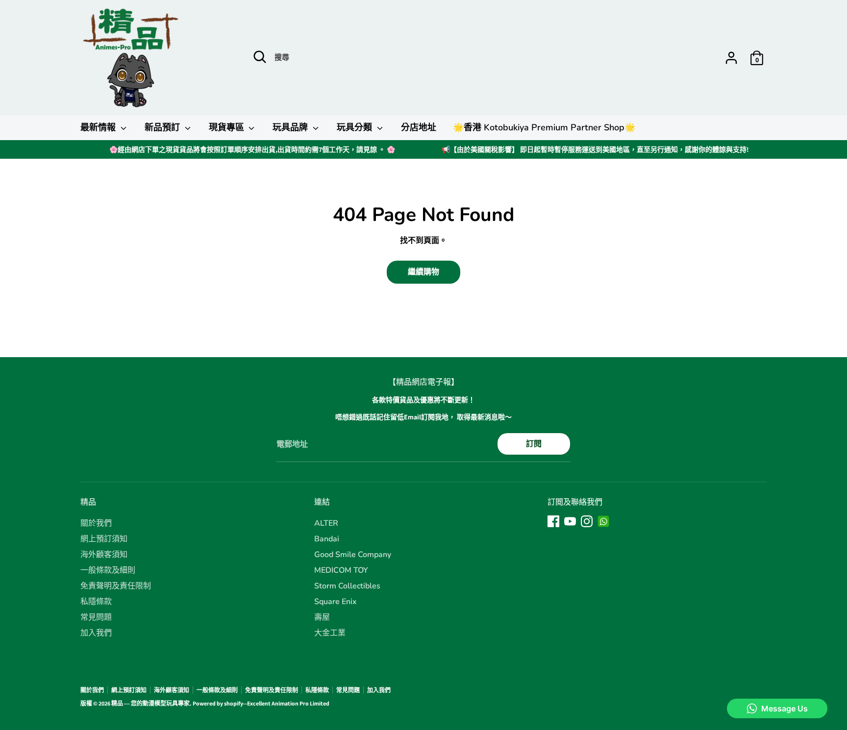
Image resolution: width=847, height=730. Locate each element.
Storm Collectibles (347, 586)
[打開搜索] (260, 57)
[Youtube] (570, 521)
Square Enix (335, 601)
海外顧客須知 (103, 554)
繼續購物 (423, 272)
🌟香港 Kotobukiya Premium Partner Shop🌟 (544, 127)
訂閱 (534, 443)
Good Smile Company (352, 554)
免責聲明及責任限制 (115, 586)
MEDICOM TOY (341, 570)
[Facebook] (553, 521)
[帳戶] (731, 58)
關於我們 (96, 523)
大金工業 (330, 633)
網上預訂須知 (103, 539)
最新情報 (99, 127)
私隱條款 (96, 601)
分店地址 (418, 127)
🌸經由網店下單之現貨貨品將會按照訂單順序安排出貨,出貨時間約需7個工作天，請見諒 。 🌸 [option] (252, 149)
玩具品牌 (291, 127)
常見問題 (96, 617)
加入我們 (96, 633)
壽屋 (322, 617)
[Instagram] (587, 521)
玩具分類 (355, 127)
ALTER (326, 523)
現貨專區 (228, 127)
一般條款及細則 (107, 570)
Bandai (326, 539)
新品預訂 (163, 127)
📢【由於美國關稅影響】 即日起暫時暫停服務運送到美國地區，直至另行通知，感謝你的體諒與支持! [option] (595, 149)
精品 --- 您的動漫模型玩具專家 (150, 703)
